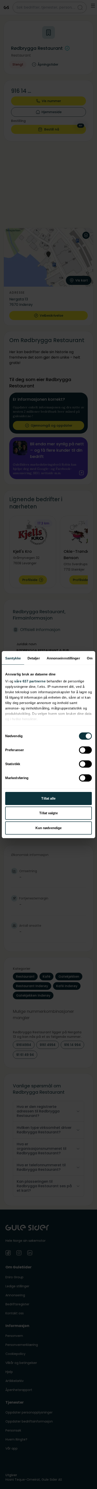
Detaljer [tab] (34, 658)
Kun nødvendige (48, 828)
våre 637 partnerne (30, 681)
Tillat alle (48, 798)
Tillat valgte (48, 813)
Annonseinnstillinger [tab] (63, 658)
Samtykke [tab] (13, 658)
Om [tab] (89, 658)
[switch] (85, 750)
